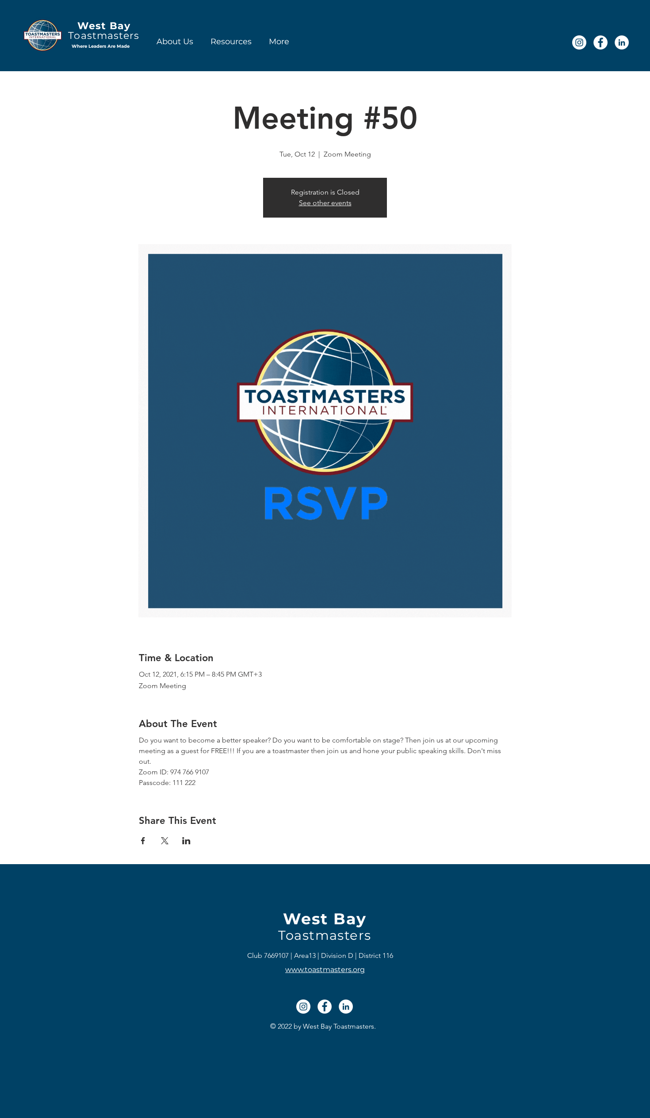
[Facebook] (600, 42)
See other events (325, 203)
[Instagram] (579, 42)
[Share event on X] (165, 840)
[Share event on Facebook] (143, 840)
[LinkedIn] (622, 42)
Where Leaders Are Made (101, 46)
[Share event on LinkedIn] (186, 840)
